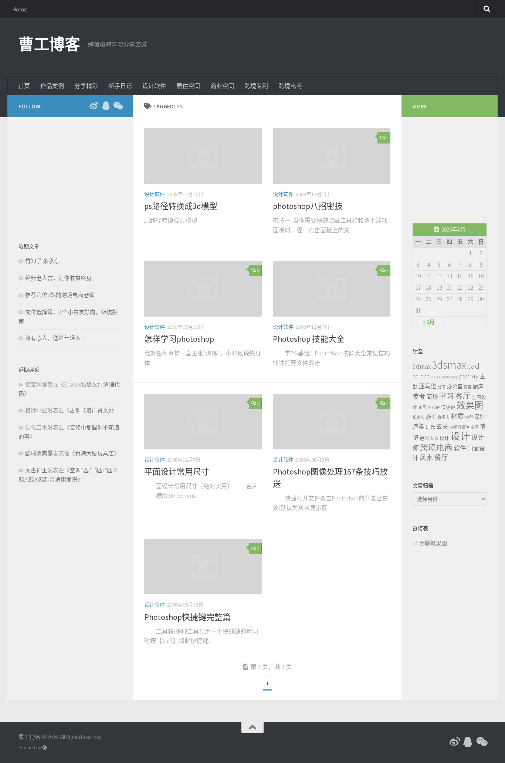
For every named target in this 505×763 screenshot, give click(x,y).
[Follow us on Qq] (105, 105)
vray (472, 376)
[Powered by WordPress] (44, 747)
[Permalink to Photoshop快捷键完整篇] (203, 567)
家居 (422, 407)
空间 (475, 427)
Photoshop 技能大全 (309, 339)
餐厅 (441, 457)
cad (473, 366)
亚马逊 (428, 386)
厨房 (478, 386)
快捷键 (448, 407)
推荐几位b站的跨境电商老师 (60, 294)
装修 (434, 438)
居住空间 (188, 86)
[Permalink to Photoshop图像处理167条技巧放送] (331, 421)
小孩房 (434, 407)
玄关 (442, 426)
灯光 (430, 427)
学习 (446, 396)
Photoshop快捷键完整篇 (187, 617)
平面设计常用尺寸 (176, 471)
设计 (444, 438)
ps (462, 376)
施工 (431, 416)
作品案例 (52, 86)
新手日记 (120, 86)
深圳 (479, 416)
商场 (432, 396)
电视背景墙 (459, 427)
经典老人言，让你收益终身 (58, 277)
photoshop (449, 377)
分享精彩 (86, 86)
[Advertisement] (352, 46)
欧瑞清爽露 (39, 453)
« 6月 (429, 321)
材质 (457, 416)
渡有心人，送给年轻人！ (55, 337)
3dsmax (449, 365)
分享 (442, 387)
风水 (426, 457)
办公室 (454, 386)
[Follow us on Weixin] (117, 105)
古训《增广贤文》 (90, 410)
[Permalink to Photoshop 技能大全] (331, 289)
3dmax (422, 366)
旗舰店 (443, 417)
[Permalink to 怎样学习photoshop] (203, 289)
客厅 (463, 396)
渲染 (418, 426)
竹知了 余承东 (42, 260)
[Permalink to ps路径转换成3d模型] (203, 156)
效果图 (470, 405)
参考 (419, 396)
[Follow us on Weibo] (93, 105)
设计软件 (154, 86)
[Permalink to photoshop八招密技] (331, 156)
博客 (468, 387)
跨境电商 (290, 86)
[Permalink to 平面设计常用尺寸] (203, 421)
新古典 (419, 417)
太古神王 (36, 470)
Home (20, 9)
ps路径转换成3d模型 (180, 206)
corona (421, 376)
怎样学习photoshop (179, 339)
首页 (24, 86)
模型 (469, 417)
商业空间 (222, 86)
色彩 (424, 438)
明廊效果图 (433, 543)
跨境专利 (256, 86)
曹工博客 (49, 44)
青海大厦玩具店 (94, 453)
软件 (460, 448)
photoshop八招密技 (308, 206)
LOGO (435, 377)
